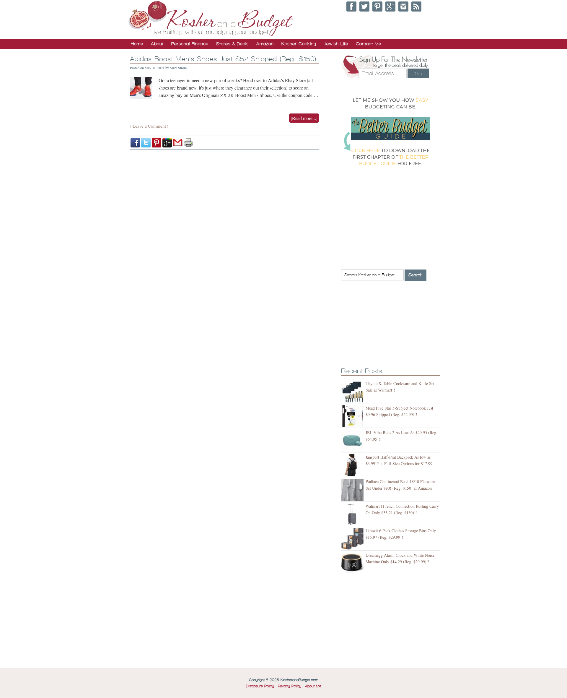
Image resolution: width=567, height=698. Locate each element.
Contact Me (368, 43)
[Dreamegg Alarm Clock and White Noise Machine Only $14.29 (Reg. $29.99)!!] (353, 563)
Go (418, 74)
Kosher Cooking (298, 43)
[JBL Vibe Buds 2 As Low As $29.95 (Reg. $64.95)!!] (353, 440)
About (157, 43)
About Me (313, 686)
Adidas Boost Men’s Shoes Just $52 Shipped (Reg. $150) (223, 59)
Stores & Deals (232, 43)
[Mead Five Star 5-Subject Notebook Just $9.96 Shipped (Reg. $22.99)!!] (353, 416)
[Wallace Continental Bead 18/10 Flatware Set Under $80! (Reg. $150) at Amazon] (353, 489)
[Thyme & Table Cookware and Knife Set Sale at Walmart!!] (353, 391)
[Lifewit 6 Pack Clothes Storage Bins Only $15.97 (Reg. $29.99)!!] (353, 538)
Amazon (265, 43)
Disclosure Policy (260, 686)
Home (137, 43)
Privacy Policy (289, 686)
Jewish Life (336, 43)
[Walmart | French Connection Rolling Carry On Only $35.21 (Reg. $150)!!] (353, 514)
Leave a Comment (149, 126)
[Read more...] (304, 118)
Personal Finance (189, 43)
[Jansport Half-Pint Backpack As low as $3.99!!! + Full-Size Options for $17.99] (353, 465)
